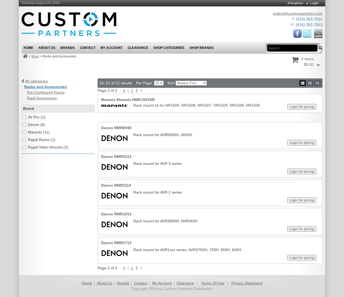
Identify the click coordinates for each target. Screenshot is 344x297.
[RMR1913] (114, 224)
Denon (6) (36, 124)
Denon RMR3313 (116, 156)
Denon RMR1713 (116, 243)
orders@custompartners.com (297, 13)
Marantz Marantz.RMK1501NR (128, 99)
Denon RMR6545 (116, 128)
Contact (140, 283)
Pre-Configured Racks (45, 92)
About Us (104, 283)
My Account (162, 283)
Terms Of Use (212, 283)
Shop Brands (201, 48)
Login (314, 3)
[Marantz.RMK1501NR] (114, 105)
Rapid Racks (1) (41, 139)
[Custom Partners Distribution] (69, 24)
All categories (36, 81)
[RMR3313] (114, 167)
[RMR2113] (114, 195)
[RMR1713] (114, 253)
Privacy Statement (246, 283)
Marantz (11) (39, 132)
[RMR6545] (114, 138)
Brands (123, 283)
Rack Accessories (42, 98)
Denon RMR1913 (116, 214)
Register (296, 3)
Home (87, 283)
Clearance (185, 283)
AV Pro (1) (36, 117)
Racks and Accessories (45, 87)
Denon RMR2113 (116, 185)
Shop (35, 56)
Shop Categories (168, 48)
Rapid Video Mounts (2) (48, 147)
